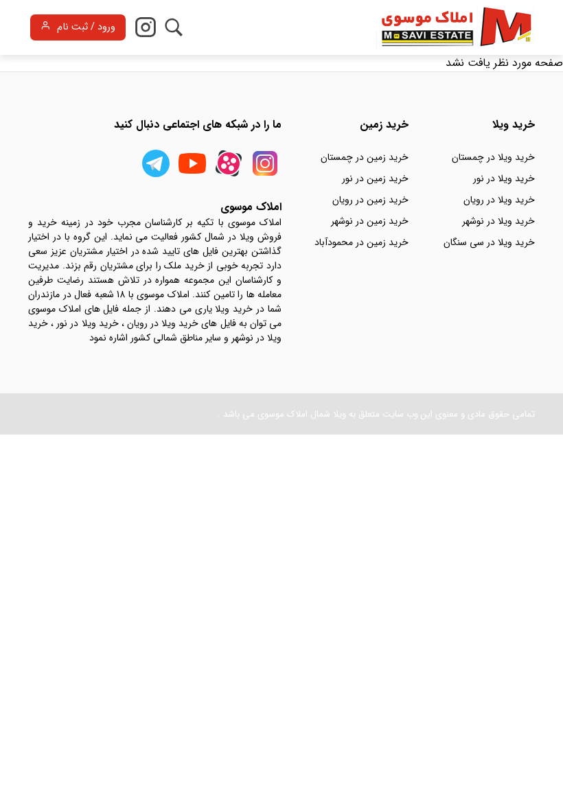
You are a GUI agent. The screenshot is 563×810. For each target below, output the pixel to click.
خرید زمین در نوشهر (370, 221)
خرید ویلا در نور (504, 178)
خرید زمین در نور (375, 178)
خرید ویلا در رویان (499, 199)
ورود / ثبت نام (86, 27)
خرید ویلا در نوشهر (498, 221)
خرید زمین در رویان (370, 199)
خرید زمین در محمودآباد (361, 242)
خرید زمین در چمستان (365, 157)
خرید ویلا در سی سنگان (489, 242)
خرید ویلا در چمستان (493, 157)
